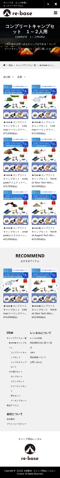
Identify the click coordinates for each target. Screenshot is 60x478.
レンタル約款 (36, 338)
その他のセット (16, 371)
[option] (15, 294)
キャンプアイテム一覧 (17, 338)
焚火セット (16, 395)
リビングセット (18, 381)
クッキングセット (19, 400)
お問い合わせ (36, 362)
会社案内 (11, 419)
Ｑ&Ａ (32, 352)
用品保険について (38, 357)
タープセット (17, 376)
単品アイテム (13, 405)
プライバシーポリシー (17, 423)
